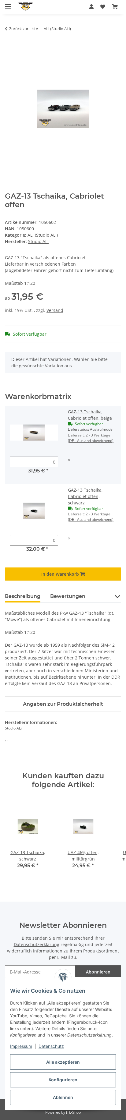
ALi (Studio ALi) (43, 235)
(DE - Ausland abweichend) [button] (90, 440)
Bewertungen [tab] (67, 596)
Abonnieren (98, 972)
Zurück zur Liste (23, 28)
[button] (91, 7)
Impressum (21, 1046)
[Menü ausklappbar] (8, 4)
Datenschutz (51, 1046)
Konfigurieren (63, 1079)
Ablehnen (63, 1097)
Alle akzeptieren (63, 1062)
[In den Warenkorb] (10, 47)
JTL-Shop (73, 1112)
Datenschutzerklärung (36, 944)
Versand (54, 310)
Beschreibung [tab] (22, 596)
